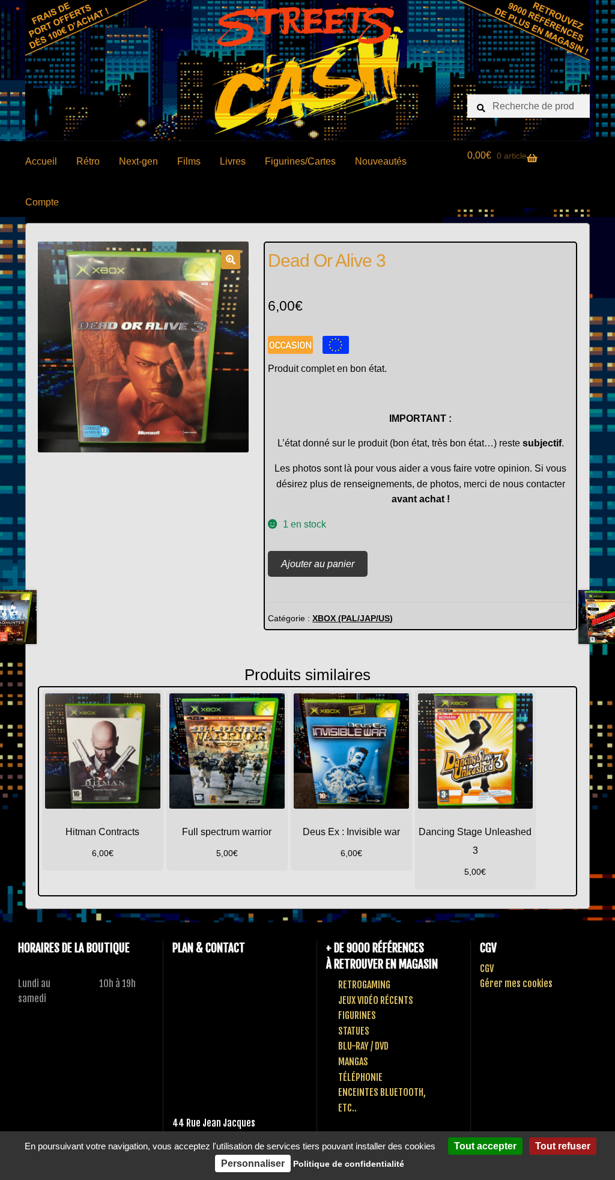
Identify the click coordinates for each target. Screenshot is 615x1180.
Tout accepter (485, 1146)
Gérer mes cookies (516, 984)
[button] (230, 259)
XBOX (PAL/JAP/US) (352, 618)
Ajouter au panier (317, 564)
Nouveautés (381, 161)
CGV (487, 969)
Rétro (88, 161)
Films (189, 161)
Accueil (41, 161)
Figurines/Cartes (300, 161)
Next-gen (138, 161)
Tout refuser (562, 1146)
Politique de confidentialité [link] (348, 1164)
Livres (233, 161)
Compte (42, 202)
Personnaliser (253, 1163)
